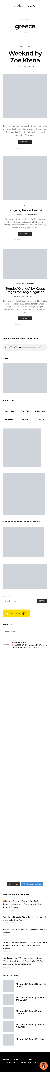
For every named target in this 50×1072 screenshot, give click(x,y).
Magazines (30, 284)
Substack (12, 1062)
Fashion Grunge (30, 66)
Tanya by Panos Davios (25, 210)
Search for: (7, 596)
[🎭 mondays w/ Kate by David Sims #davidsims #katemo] (25, 662)
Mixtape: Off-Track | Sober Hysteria (29, 1012)
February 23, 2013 (17, 297)
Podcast (18, 1059)
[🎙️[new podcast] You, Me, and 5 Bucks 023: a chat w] (25, 690)
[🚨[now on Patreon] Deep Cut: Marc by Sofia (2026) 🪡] (25, 802)
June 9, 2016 (17, 66)
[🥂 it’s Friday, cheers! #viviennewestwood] (25, 667)
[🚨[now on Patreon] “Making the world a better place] (25, 854)
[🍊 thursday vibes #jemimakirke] (25, 713)
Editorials (20, 284)
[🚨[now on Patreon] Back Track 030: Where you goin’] (25, 752)
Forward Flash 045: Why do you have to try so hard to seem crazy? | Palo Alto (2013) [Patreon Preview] (25, 945)
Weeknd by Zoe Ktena (25, 57)
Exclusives (25, 205)
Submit (30, 1059)
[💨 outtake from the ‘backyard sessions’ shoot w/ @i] (25, 723)
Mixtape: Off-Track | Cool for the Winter (30, 998)
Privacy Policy (28, 1062)
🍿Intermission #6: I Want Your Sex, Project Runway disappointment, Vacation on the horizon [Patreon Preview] (24, 904)
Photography (25, 47)
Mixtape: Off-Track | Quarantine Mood (31, 985)
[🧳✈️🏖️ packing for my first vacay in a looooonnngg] (25, 654)
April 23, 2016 (17, 215)
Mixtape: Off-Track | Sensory (30, 1039)
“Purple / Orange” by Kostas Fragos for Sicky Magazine (25, 290)
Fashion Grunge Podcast (16, 894)
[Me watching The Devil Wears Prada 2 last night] (25, 717)
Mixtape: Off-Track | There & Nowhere (30, 1025)
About (6, 1059)
